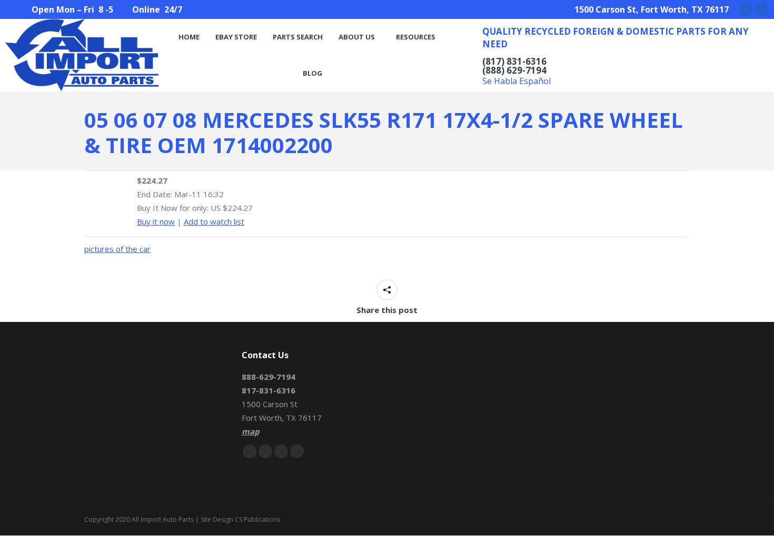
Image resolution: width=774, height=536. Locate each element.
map (250, 431)
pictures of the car (117, 249)
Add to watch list (214, 221)
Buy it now (156, 221)
